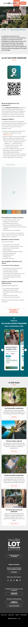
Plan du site (4, 615)
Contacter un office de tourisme (14, 556)
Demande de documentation (14, 602)
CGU (19, 618)
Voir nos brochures (14, 606)
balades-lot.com (8, 134)
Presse (17, 615)
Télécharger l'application (14, 594)
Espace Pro (11, 615)
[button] (7, 3)
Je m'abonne (14, 572)
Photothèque (23, 615)
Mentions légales (12, 618)
